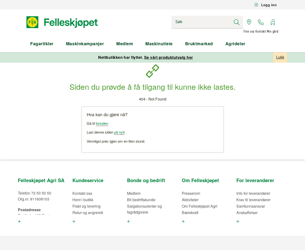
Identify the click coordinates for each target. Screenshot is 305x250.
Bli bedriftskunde (141, 199)
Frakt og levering (86, 206)
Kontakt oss (82, 193)
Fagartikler (42, 43)
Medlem (124, 43)
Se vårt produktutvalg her (168, 57)
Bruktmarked (199, 43)
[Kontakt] (261, 22)
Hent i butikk (82, 199)
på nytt (119, 132)
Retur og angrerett (87, 212)
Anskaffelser (247, 212)
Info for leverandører (253, 193)
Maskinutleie (159, 43)
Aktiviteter (190, 199)
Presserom (191, 193)
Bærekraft (190, 212)
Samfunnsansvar (250, 206)
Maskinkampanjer (85, 43)
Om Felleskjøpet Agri (199, 206)
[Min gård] (273, 22)
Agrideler (235, 43)
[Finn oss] (249, 22)
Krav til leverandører (253, 199)
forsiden (102, 123)
